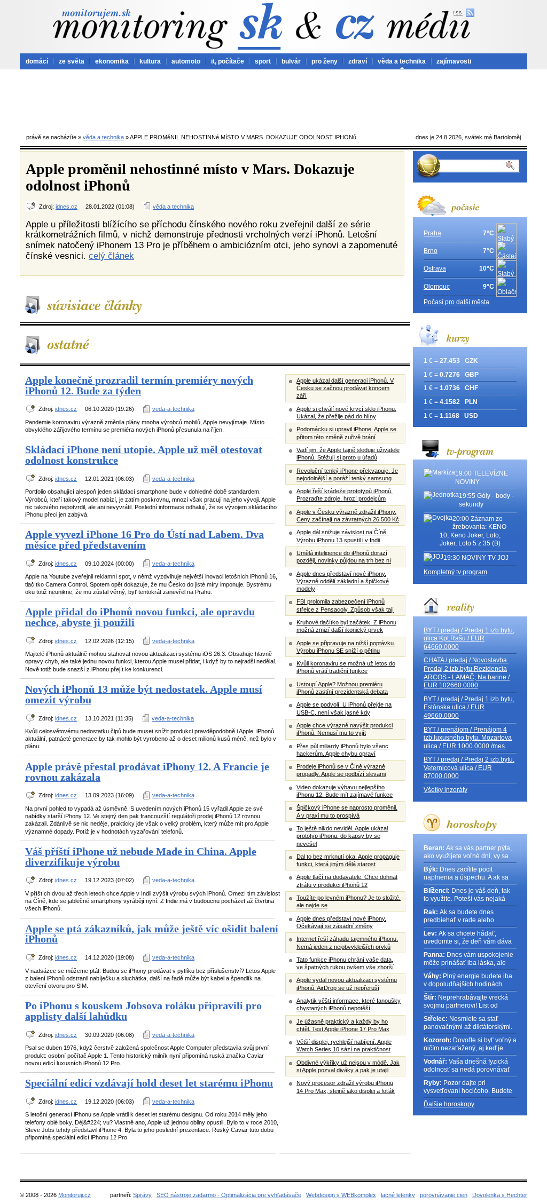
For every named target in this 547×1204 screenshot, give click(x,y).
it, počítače (227, 61)
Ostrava (435, 268)
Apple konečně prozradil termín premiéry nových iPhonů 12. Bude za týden (139, 385)
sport (263, 61)
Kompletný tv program (455, 572)
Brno (430, 251)
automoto (185, 61)
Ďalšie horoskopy (449, 1104)
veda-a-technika (173, 409)
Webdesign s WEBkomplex (341, 1195)
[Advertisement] (273, 99)
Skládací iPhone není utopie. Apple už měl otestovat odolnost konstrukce (143, 454)
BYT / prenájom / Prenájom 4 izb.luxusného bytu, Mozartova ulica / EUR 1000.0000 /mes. (468, 737)
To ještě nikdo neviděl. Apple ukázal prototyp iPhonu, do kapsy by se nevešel (342, 836)
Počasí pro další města (456, 302)
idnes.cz (66, 206)
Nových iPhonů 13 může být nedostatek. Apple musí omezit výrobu (143, 694)
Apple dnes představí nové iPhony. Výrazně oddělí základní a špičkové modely (342, 581)
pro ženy (324, 61)
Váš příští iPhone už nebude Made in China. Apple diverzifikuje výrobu (140, 856)
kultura (150, 61)
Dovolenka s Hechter (499, 1195)
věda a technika (402, 61)
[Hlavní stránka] (140, 28)
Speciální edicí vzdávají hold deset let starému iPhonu (149, 1083)
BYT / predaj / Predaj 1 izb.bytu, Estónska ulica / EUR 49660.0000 (469, 707)
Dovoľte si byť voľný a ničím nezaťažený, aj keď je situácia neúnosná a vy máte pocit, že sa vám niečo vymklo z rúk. (470, 1044)
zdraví (357, 61)
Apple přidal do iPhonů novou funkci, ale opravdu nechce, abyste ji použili (140, 617)
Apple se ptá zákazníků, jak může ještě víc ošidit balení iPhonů (151, 934)
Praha (432, 233)
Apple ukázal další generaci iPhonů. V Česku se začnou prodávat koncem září (345, 388)
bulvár (291, 61)
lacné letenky (398, 1195)
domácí (37, 61)
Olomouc (437, 286)
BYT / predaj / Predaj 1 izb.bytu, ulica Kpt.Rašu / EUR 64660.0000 (469, 638)
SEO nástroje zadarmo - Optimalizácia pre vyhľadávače (229, 1195)
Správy (142, 1195)
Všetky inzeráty (445, 790)
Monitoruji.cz (74, 1195)
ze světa (71, 61)
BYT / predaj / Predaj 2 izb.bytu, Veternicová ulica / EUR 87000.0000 (469, 767)
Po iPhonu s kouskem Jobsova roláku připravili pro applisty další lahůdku (143, 1011)
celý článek (111, 255)
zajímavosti (453, 61)
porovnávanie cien (443, 1195)
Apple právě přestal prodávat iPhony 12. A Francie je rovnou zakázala (147, 772)
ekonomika (112, 61)
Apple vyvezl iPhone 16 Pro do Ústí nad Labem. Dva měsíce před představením (144, 539)
